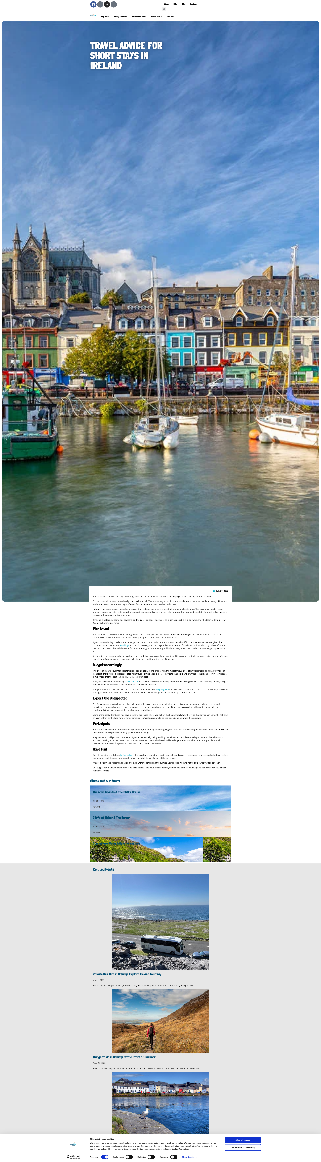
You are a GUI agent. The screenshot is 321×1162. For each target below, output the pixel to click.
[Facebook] (93, 4)
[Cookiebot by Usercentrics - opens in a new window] (73, 1157)
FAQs (175, 4)
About (166, 4)
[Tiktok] (114, 4)
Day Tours (105, 16)
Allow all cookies (242, 1140)
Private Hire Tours (139, 16)
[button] (164, 9)
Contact (193, 4)
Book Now (170, 16)
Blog (183, 4)
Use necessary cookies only (243, 1147)
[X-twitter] (100, 4)
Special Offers (156, 16)
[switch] (129, 1157)
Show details (187, 1157)
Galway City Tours (120, 16)
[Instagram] (107, 4)
